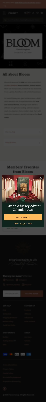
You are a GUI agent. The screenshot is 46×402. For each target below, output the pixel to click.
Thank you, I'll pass (23, 224)
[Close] (41, 178)
